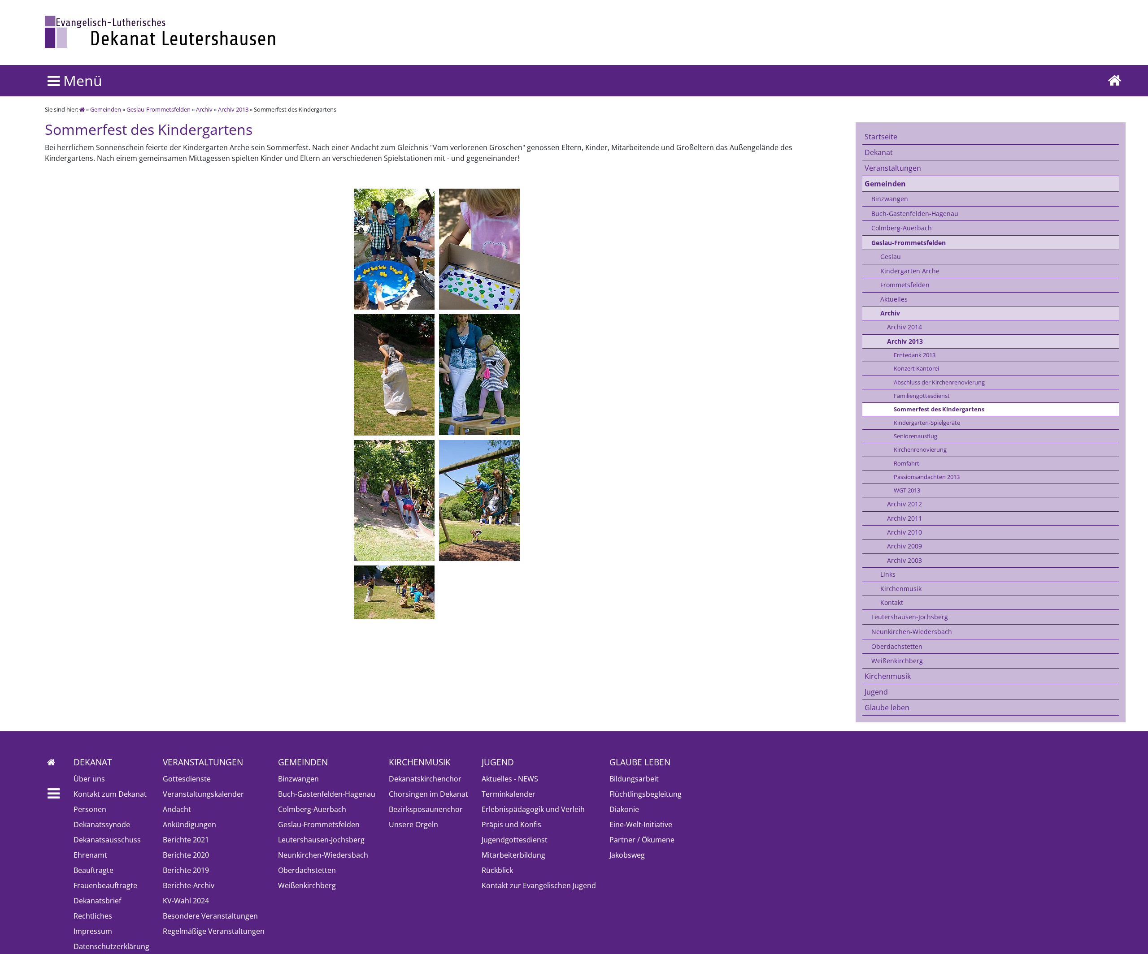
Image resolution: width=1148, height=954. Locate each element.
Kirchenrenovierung (920, 449)
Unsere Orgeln (413, 824)
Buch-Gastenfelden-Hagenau (914, 213)
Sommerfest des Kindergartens (939, 409)
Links (888, 574)
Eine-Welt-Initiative (640, 824)
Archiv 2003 (904, 560)
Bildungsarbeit (634, 779)
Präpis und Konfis (511, 824)
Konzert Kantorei (916, 368)
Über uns (89, 779)
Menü (81, 80)
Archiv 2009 (904, 546)
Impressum (93, 931)
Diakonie (624, 809)
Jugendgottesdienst (515, 840)
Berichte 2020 (186, 855)
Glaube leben (887, 707)
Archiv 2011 (904, 518)
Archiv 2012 (904, 504)
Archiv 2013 (233, 109)
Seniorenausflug (915, 436)
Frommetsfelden (905, 285)
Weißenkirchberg (897, 660)
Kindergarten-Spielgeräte (927, 423)
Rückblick (497, 870)
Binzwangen (889, 198)
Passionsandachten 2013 (927, 477)
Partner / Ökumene (641, 840)
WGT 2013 (907, 490)
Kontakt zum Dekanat (110, 794)
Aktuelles (894, 299)
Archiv (204, 109)
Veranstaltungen (893, 168)
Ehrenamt (90, 855)
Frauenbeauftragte (105, 885)
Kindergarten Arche (909, 271)
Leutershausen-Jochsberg (909, 617)
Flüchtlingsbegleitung (645, 794)
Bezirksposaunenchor (426, 809)
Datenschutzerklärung (111, 946)
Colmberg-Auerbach (901, 228)
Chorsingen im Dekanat (428, 794)
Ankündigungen (189, 824)
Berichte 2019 (186, 870)
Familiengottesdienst (922, 396)
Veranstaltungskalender (203, 794)
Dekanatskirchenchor (425, 779)
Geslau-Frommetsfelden (158, 109)
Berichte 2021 (186, 840)
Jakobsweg (627, 855)
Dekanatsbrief (97, 901)
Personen (90, 809)
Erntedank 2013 (914, 355)
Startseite (881, 137)
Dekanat (879, 152)
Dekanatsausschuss (107, 840)
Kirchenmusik (901, 588)
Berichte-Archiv (188, 885)
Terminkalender (508, 794)
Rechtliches (93, 916)
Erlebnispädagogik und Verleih (533, 809)
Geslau (890, 256)
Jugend (876, 692)
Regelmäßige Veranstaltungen (214, 931)
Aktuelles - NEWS (510, 779)
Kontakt (891, 602)
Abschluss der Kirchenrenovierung (939, 382)
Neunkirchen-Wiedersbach (911, 631)
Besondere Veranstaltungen (210, 916)
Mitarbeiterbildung (513, 855)
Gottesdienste (187, 779)
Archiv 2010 (904, 532)
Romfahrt (906, 463)
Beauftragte (93, 870)
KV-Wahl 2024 (186, 901)
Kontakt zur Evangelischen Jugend (539, 885)
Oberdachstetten (896, 646)
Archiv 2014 (904, 327)
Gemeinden (105, 109)
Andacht (177, 809)
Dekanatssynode (102, 824)
